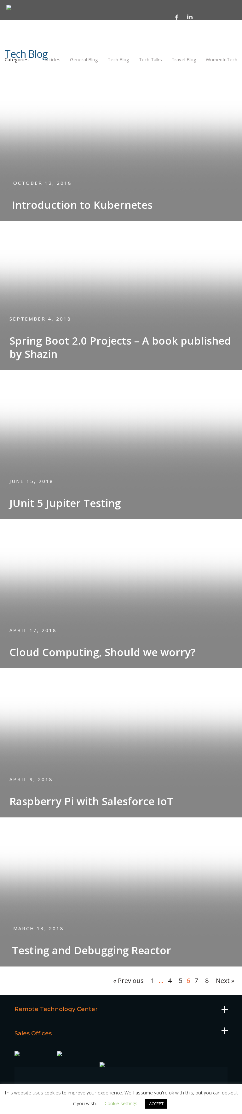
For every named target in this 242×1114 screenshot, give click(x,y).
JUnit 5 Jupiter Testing (65, 503)
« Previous (128, 980)
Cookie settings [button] (121, 1103)
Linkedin (190, 17)
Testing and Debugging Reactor (91, 950)
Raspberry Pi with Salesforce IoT (91, 801)
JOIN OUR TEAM (27, 61)
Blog (16, 90)
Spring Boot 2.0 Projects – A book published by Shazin (120, 347)
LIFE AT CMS (23, 42)
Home (16, 25)
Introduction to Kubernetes (82, 205)
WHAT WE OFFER (28, 72)
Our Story (22, 34)
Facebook (177, 17)
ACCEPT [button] (156, 1103)
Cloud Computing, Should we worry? (102, 652)
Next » (225, 980)
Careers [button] (19, 51)
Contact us (23, 82)
